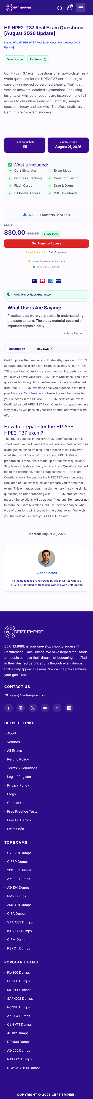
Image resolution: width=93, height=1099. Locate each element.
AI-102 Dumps (16, 1033)
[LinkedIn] (69, 708)
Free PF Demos (17, 820)
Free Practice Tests (20, 811)
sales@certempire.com (28, 695)
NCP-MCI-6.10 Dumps (22, 1068)
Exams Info (14, 829)
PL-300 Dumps (17, 972)
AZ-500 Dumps (17, 1050)
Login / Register (17, 777)
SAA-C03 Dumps (18, 922)
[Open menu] (80, 7)
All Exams (13, 751)
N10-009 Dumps (18, 1059)
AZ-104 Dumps (17, 887)
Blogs (10, 794)
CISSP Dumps (16, 862)
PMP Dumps (15, 896)
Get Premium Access (46, 243)
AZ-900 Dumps (17, 879)
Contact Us (14, 803)
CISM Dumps (15, 940)
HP (15, 42)
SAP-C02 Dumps (18, 998)
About (10, 733)
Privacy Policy (16, 785)
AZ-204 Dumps (17, 1016)
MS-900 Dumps (17, 990)
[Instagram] (20, 708)
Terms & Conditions (20, 768)
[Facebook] (8, 708)
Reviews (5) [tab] (45, 348)
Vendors (12, 742)
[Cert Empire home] (28, 631)
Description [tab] (17, 348)
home (7, 42)
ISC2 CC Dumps (18, 931)
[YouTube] (45, 708)
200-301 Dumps (17, 870)
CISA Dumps (15, 913)
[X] (33, 708)
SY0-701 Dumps (18, 853)
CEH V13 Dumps (18, 1024)
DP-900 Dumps (17, 1042)
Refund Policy (16, 759)
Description (15, 59)
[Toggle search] (60, 8)
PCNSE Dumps (17, 1007)
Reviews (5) (38, 59)
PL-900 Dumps (17, 981)
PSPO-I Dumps (17, 948)
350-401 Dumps (18, 905)
